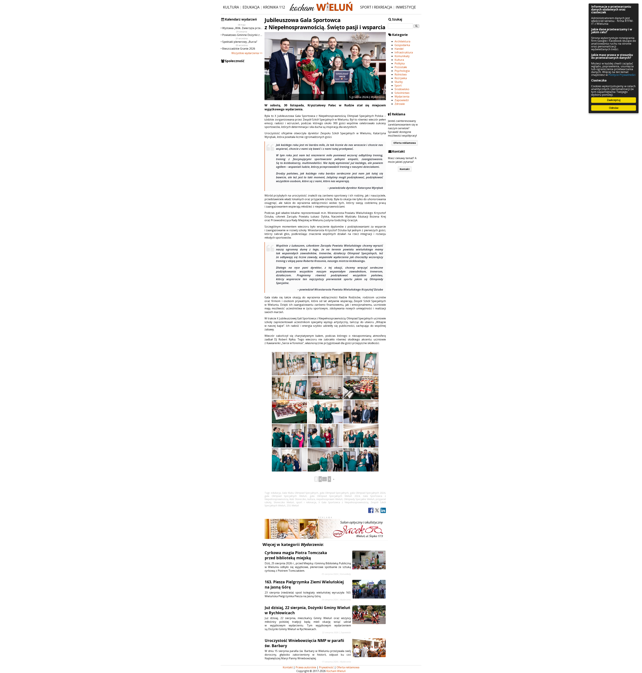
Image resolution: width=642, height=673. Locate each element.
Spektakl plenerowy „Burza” (239, 42)
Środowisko (402, 89)
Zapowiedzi (402, 100)
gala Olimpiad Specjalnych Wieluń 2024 (335, 496)
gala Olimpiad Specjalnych (334, 492)
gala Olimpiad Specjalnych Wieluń (285, 496)
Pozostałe (401, 67)
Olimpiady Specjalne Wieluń (359, 499)
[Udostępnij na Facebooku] (370, 510)
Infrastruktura (404, 52)
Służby (399, 82)
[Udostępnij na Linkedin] (383, 510)
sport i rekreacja (306, 502)
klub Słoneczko (298, 499)
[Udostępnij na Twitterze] (377, 510)
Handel (399, 49)
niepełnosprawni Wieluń (329, 499)
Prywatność (326, 667)
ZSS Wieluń (293, 505)
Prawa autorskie (306, 667)
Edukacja (251, 7)
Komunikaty (402, 56)
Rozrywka (401, 78)
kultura (311, 499)
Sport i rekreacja (376, 7)
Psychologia (402, 71)
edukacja (276, 492)
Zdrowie (400, 104)
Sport (398, 85)
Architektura (402, 41)
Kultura (231, 7)
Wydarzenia (402, 96)
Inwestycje (406, 7)
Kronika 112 (274, 7)
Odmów (613, 108)
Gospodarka (402, 45)
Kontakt (405, 169)
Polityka (400, 63)
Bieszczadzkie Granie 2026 (238, 48)
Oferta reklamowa (404, 142)
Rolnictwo (401, 74)
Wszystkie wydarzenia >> (246, 53)
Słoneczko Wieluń (284, 502)
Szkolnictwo (402, 93)
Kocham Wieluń (336, 671)
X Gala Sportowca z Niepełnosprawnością (343, 502)
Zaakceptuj (613, 100)
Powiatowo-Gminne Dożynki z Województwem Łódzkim (242, 35)
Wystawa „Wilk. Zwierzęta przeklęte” (242, 28)
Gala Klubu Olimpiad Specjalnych (300, 492)
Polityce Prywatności (621, 75)
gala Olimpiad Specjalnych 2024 (367, 492)
